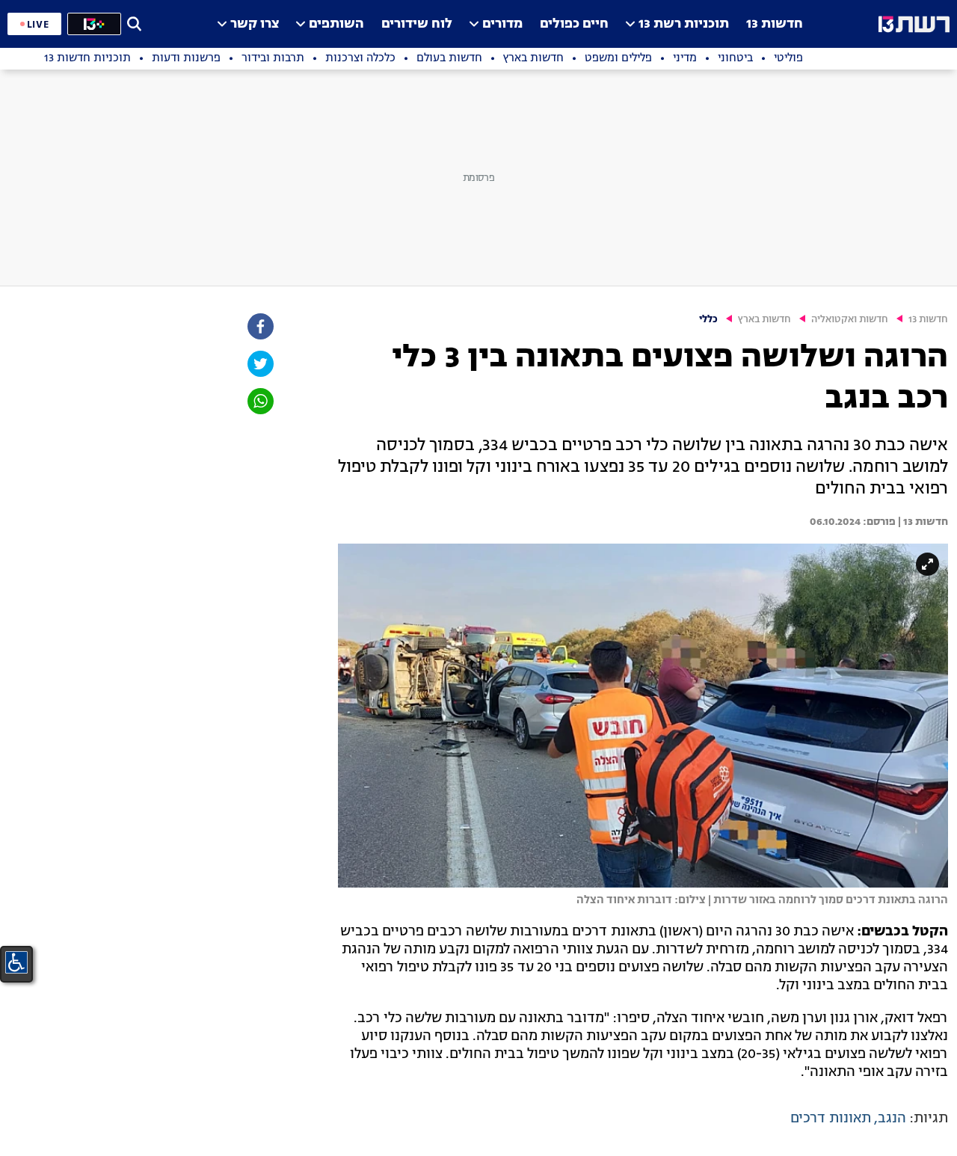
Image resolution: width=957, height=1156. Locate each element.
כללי (708, 319)
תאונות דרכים (830, 1119)
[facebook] (259, 326)
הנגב (892, 1119)
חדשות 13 (774, 24)
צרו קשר (254, 24)
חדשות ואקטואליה (849, 319)
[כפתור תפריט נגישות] (16, 962)
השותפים (336, 24)
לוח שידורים (416, 24)
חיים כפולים (574, 24)
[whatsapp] (259, 401)
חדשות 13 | (922, 522)
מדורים (502, 24)
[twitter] (259, 364)
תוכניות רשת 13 (683, 24)
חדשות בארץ (764, 319)
